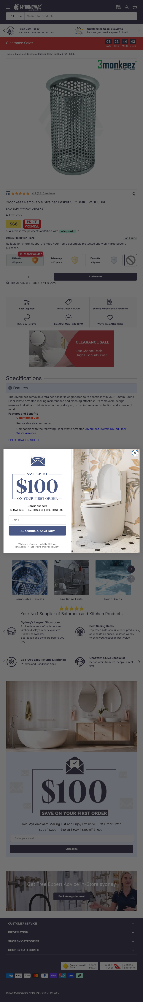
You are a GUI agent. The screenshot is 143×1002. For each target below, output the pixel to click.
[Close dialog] (135, 453)
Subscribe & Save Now (37, 531)
